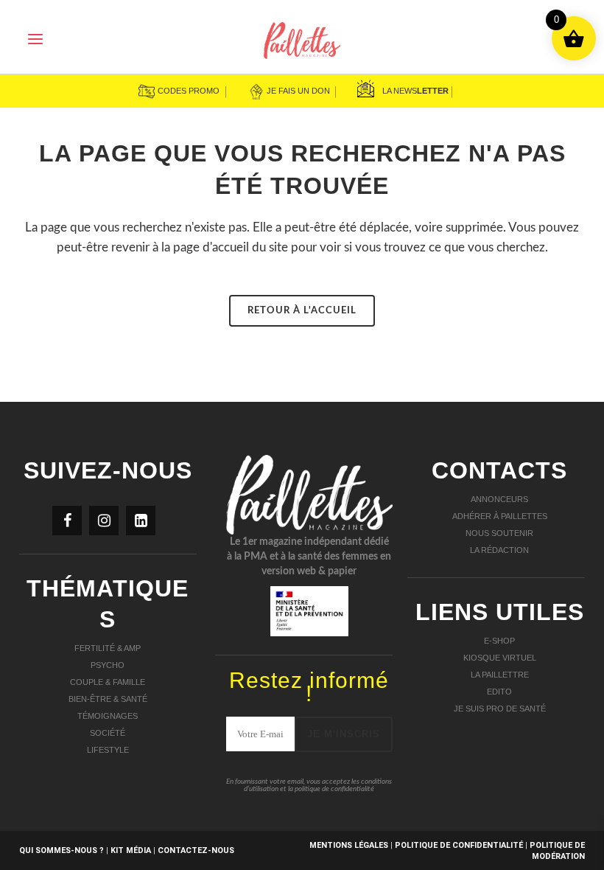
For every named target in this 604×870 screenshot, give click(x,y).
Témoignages (107, 715)
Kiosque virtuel (499, 657)
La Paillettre (500, 674)
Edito (499, 691)
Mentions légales (348, 845)
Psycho (107, 665)
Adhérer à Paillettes (499, 516)
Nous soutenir (499, 533)
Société (107, 732)
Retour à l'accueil (302, 311)
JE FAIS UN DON (298, 90)
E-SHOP (499, 640)
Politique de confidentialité (459, 845)
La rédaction (499, 550)
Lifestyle (108, 749)
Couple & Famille (107, 682)
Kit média (130, 850)
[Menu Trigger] (35, 38)
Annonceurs (499, 499)
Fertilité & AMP (107, 648)
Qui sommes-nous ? (61, 850)
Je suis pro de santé (500, 708)
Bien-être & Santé (108, 699)
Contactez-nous (197, 850)
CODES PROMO (187, 90)
